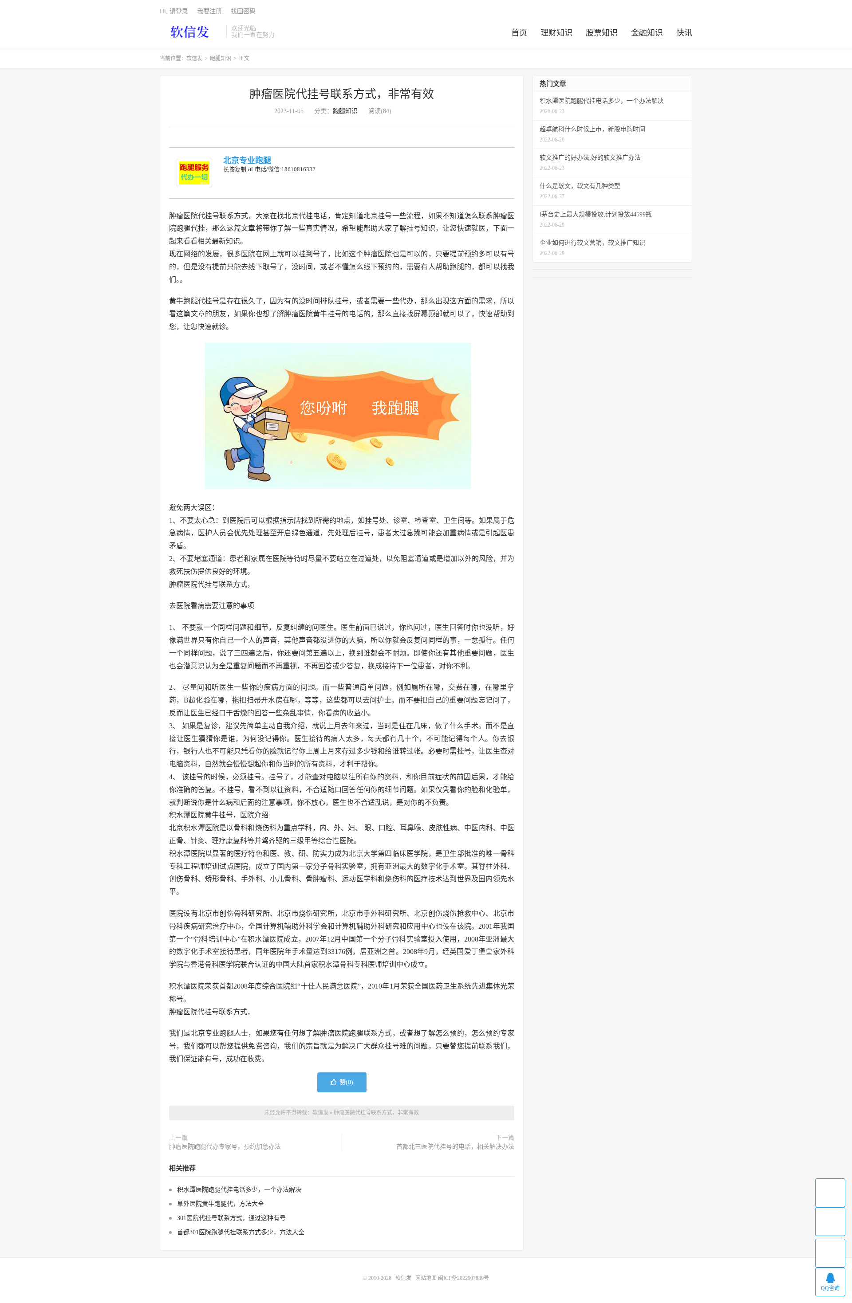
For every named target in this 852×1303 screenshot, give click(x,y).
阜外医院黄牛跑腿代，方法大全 (220, 1204)
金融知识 (647, 32)
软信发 (190, 31)
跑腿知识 (220, 58)
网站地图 (426, 1278)
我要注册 (209, 11)
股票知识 (602, 32)
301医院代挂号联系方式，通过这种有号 (231, 1218)
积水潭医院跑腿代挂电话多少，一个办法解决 (239, 1189)
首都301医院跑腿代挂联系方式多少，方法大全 (240, 1232)
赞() (346, 1082)
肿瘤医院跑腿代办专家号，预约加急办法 (225, 1146)
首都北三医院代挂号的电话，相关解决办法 (455, 1146)
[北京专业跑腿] (194, 173)
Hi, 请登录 (174, 11)
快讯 (684, 32)
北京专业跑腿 (247, 160)
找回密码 (243, 11)
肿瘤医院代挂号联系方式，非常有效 (341, 94)
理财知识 (556, 32)
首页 (519, 32)
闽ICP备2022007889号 (463, 1278)
